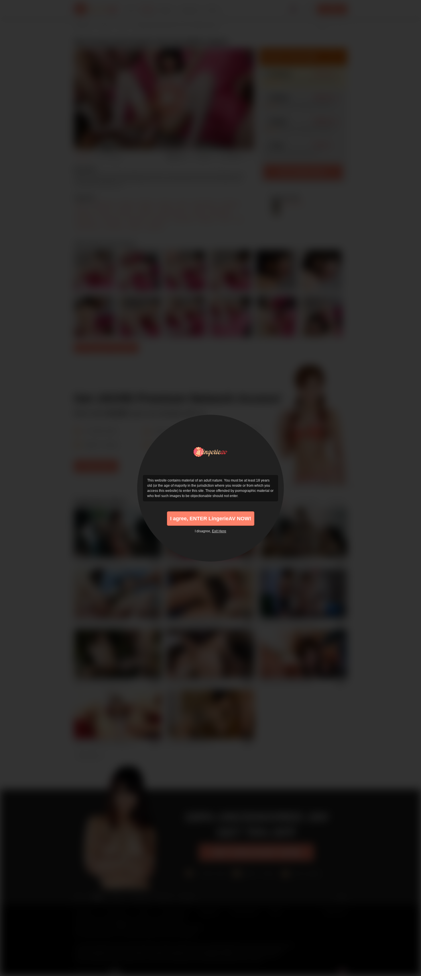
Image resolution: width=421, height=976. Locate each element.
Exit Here (219, 531)
